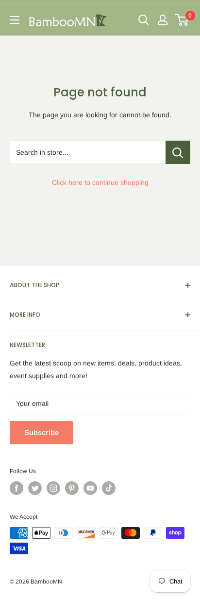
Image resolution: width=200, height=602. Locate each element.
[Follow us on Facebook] (16, 488)
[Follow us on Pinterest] (72, 488)
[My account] (162, 20)
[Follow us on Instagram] (53, 488)
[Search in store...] (178, 152)
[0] (182, 20)
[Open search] (143, 20)
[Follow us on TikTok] (109, 488)
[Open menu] (14, 20)
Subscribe (41, 432)
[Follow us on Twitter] (35, 488)
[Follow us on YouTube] (90, 488)
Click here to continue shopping (100, 182)
